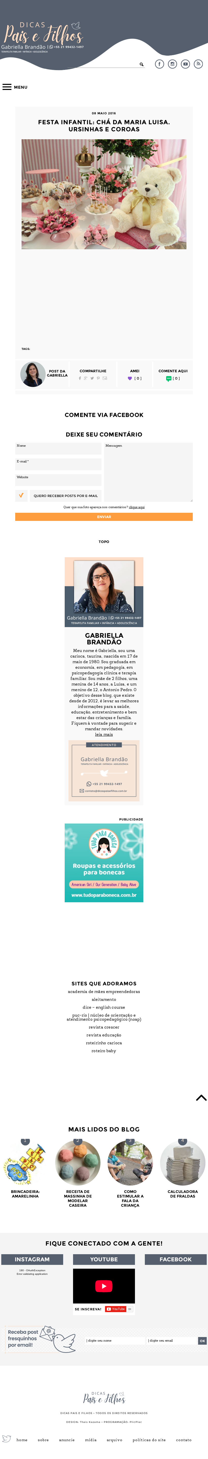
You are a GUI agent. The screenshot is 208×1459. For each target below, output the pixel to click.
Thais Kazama (90, 1422)
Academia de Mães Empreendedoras (104, 992)
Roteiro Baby (104, 1051)
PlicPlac (136, 1422)
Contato (184, 1440)
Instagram (172, 64)
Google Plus (86, 378)
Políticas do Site (149, 1440)
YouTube (185, 64)
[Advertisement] (104, 295)
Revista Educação (103, 1035)
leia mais (104, 735)
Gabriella (57, 375)
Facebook (159, 64)
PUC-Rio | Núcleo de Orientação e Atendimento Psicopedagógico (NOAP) (104, 1018)
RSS (198, 64)
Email (105, 378)
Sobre (43, 1440)
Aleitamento (104, 1000)
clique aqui (137, 507)
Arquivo (115, 1440)
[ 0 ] (138, 378)
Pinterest (98, 378)
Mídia (91, 1440)
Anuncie (67, 1440)
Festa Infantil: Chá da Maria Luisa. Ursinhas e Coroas (104, 125)
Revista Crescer (104, 1028)
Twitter (92, 378)
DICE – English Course (104, 1008)
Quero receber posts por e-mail (66, 496)
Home (22, 1440)
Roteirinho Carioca (104, 1043)
